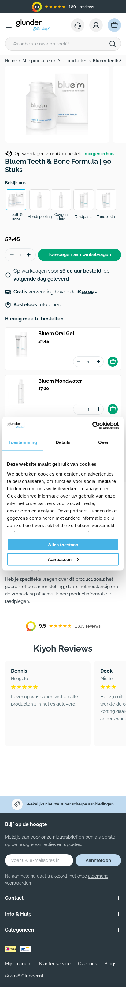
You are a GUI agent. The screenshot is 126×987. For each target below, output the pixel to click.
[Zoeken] (112, 44)
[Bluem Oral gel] (21, 344)
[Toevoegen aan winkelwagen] (113, 362)
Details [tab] (63, 442)
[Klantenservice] (77, 25)
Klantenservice (55, 963)
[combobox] (63, 44)
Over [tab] (103, 442)
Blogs (110, 963)
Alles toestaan (63, 544)
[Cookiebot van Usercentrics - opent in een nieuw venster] (92, 425)
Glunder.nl (32, 976)
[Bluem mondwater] (21, 391)
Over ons (87, 963)
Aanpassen (60, 559)
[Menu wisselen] (8, 25)
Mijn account (18, 963)
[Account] (96, 25)
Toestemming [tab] (22, 442)
